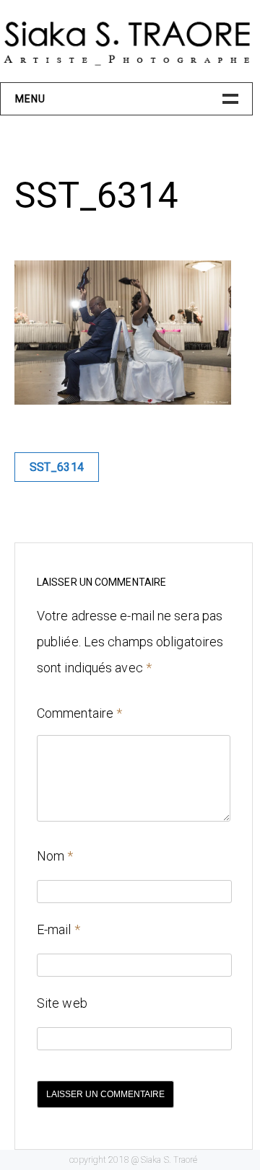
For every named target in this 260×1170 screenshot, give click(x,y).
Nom (55, 855)
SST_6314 (57, 467)
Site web (62, 1003)
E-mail (58, 929)
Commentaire (79, 713)
